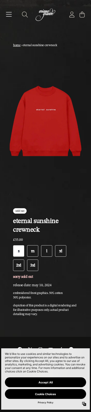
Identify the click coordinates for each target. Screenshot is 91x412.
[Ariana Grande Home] (45, 14)
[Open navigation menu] (9, 14)
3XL (32, 265)
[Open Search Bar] (24, 14)
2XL (18, 265)
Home (17, 45)
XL (60, 251)
